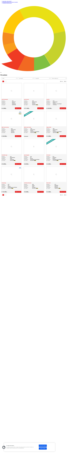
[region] (29, 447)
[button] (3, 447)
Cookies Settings (42, 448)
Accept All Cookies (43, 445)
